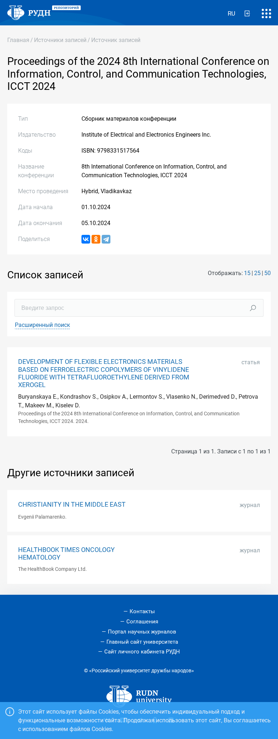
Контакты (142, 611)
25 (257, 273)
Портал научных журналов (142, 631)
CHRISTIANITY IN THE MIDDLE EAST (72, 504)
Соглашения (142, 621)
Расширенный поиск (42, 324)
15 (247, 273)
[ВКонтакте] (85, 239)
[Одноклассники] (96, 239)
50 (267, 273)
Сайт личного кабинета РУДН (142, 651)
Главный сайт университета (142, 642)
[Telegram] (106, 239)
